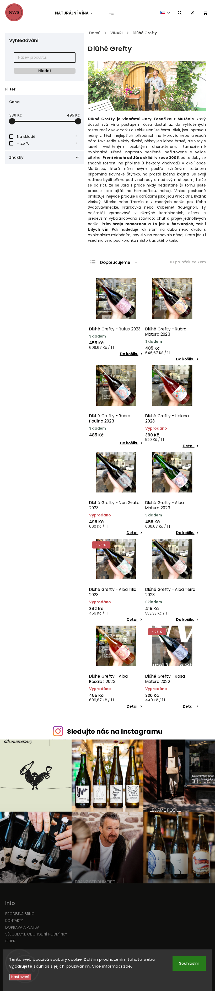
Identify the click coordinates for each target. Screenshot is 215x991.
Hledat (44, 70)
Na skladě (47, 136)
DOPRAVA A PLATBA (22, 927)
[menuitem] (76, 13)
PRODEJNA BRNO (20, 913)
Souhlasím (189, 963)
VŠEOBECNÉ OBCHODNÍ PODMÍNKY (36, 934)
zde (127, 966)
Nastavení (20, 976)
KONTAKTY (14, 920)
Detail (189, 446)
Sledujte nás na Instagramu (115, 731)
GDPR (10, 941)
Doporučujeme (115, 262)
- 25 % (47, 143)
